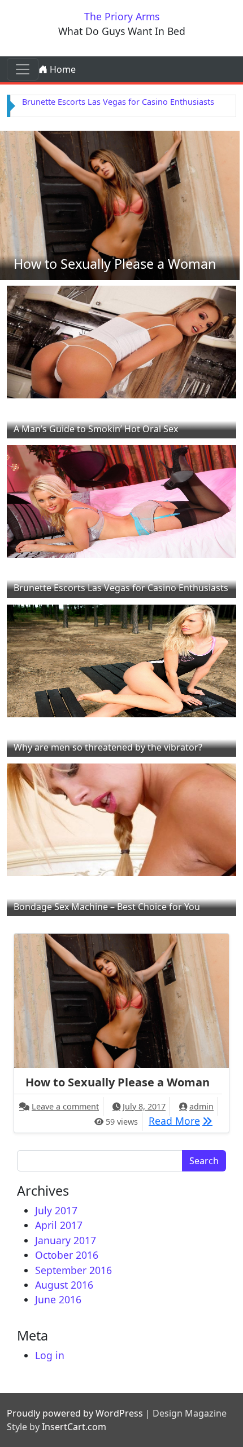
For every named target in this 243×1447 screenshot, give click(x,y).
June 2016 (58, 1299)
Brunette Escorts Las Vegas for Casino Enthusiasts (118, 101)
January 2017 (65, 1240)
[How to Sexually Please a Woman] (120, 204)
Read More (183, 1120)
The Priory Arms (121, 16)
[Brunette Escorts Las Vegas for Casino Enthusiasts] (121, 500)
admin (201, 1106)
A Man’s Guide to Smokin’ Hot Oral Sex (96, 429)
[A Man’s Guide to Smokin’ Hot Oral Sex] (121, 341)
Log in (49, 1355)
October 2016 (66, 1255)
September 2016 (73, 1270)
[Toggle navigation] (22, 69)
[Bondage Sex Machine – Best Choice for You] (121, 818)
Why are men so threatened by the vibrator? (108, 747)
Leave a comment (65, 1106)
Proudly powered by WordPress (75, 1413)
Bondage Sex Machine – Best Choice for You (107, 906)
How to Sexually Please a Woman (115, 264)
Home (61, 69)
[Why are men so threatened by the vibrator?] (121, 659)
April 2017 (59, 1225)
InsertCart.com (74, 1427)
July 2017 (56, 1210)
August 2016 (64, 1284)
